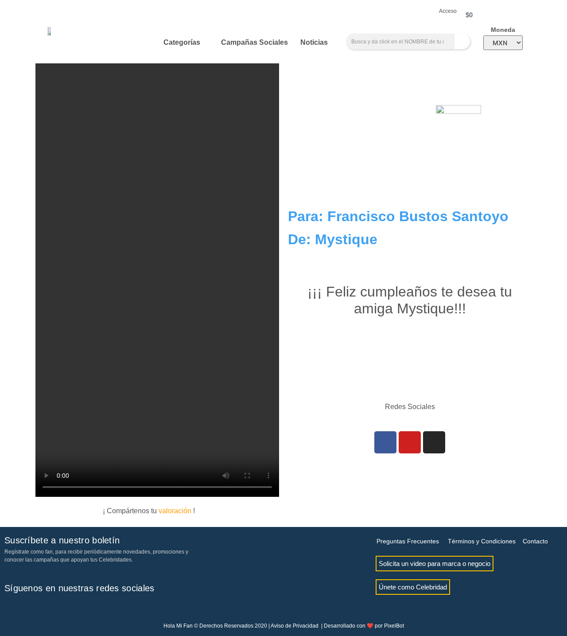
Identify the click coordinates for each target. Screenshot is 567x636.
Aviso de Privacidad (294, 626)
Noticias (314, 42)
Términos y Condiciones (482, 541)
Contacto (535, 541)
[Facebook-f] (11, 608)
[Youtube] (410, 442)
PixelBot (394, 626)
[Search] (462, 41)
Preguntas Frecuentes (408, 541)
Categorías (181, 42)
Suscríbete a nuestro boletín (62, 540)
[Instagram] (434, 442)
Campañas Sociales (254, 42)
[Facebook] (385, 442)
